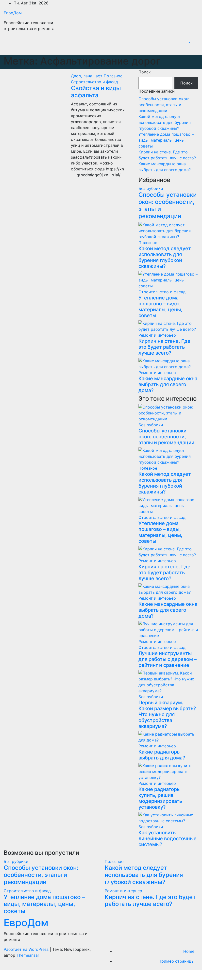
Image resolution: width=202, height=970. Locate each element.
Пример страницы (176, 961)
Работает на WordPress (27, 949)
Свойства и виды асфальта (96, 91)
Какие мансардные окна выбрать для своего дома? (167, 384)
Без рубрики (150, 188)
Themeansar (28, 955)
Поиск (144, 71)
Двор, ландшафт (87, 75)
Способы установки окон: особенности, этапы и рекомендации (163, 104)
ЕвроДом (13, 12)
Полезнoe (113, 75)
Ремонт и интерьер (157, 335)
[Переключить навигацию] (195, 50)
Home (188, 951)
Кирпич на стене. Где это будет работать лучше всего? (164, 347)
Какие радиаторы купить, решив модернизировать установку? (160, 798)
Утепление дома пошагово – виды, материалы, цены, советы (166, 140)
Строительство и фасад (94, 81)
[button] (189, 42)
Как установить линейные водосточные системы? (167, 838)
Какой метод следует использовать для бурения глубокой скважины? (164, 122)
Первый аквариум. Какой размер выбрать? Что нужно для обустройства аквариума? (167, 714)
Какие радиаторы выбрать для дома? (161, 755)
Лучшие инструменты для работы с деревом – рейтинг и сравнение (167, 659)
